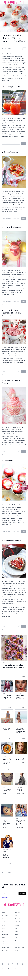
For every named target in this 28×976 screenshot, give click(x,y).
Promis (17, 925)
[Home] (2, 48)
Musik (3, 922)
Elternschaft (18, 919)
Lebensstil (22, 893)
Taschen (4, 919)
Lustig (3, 937)
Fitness (4, 925)
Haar (16, 931)
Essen (16, 934)
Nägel (9, 48)
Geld (3, 944)
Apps (3, 941)
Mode (3, 928)
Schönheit (17, 912)
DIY (16, 915)
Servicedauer (5, 897)
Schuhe (17, 937)
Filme (16, 941)
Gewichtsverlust (19, 947)
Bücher (17, 928)
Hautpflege (5, 934)
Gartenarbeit (5, 947)
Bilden (3, 931)
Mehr (23, 143)
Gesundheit (5, 950)
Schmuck (17, 922)
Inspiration (5, 915)
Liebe (16, 950)
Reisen (17, 944)
